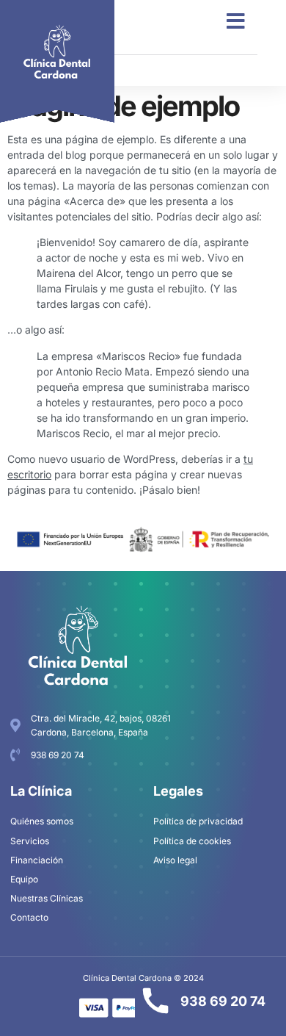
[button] (235, 21)
